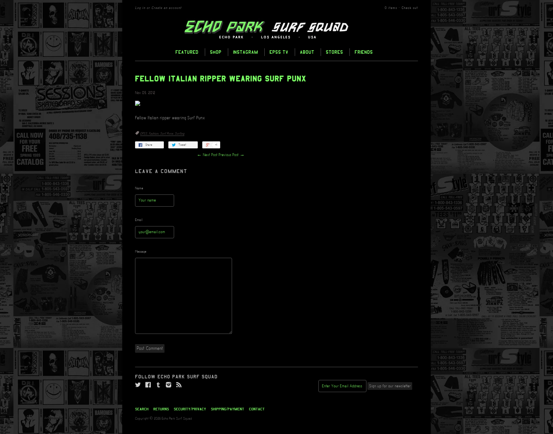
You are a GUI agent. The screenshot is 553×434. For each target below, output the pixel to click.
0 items (391, 8)
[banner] (276, 29)
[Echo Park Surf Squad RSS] (179, 385)
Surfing (179, 134)
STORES (334, 52)
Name (139, 188)
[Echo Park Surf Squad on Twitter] (138, 385)
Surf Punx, (167, 134)
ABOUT (307, 52)
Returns (161, 409)
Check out (410, 8)
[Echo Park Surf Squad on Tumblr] (158, 385)
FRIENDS (364, 52)
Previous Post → (231, 155)
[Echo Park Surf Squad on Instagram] (169, 385)
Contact (257, 409)
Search (141, 409)
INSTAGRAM (245, 52)
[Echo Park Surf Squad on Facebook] (148, 385)
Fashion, (154, 134)
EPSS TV (278, 52)
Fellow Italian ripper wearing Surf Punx (220, 78)
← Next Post (207, 155)
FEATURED (186, 52)
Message (140, 252)
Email (139, 220)
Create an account (166, 8)
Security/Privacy (190, 409)
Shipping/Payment (227, 409)
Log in (140, 8)
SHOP (215, 52)
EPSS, (144, 134)
